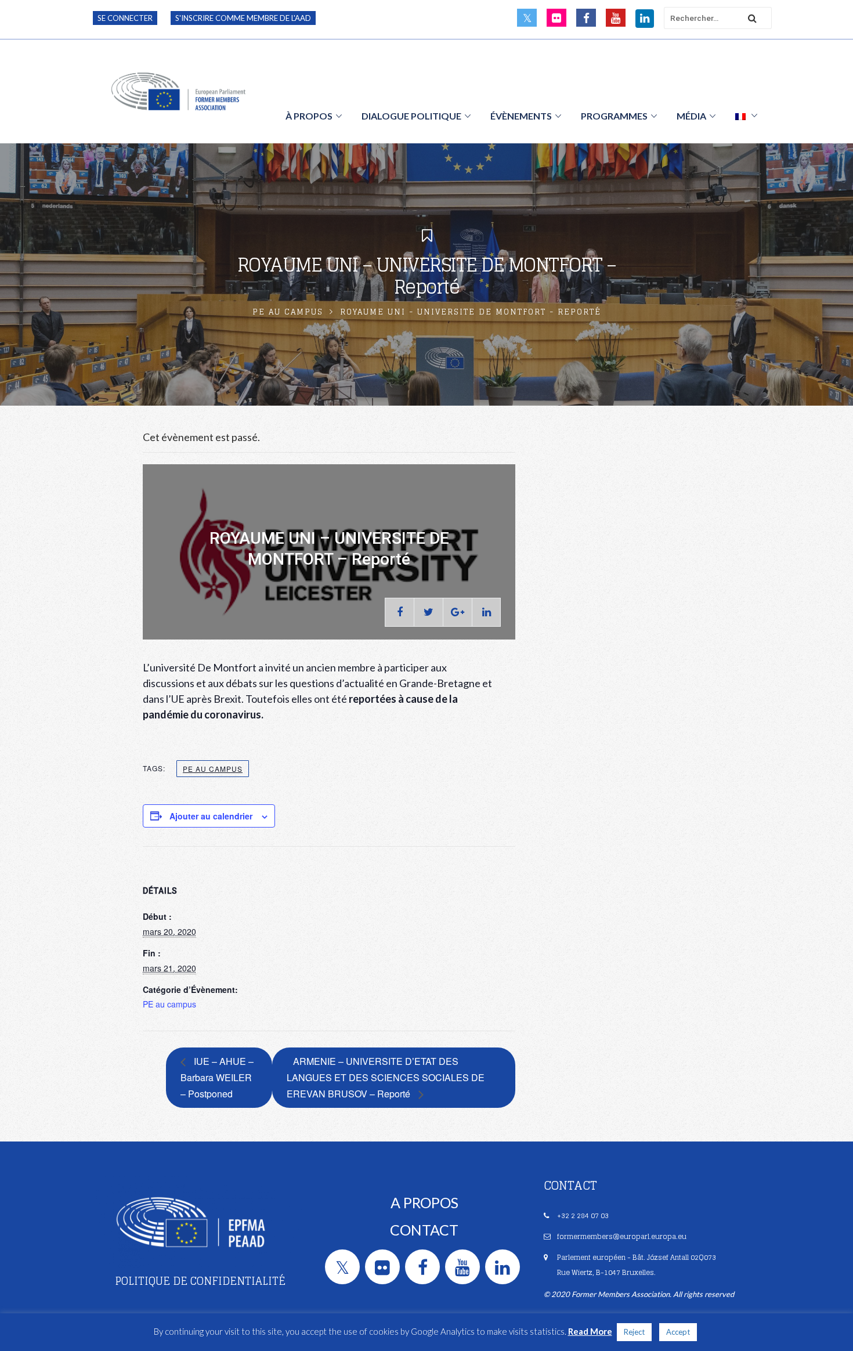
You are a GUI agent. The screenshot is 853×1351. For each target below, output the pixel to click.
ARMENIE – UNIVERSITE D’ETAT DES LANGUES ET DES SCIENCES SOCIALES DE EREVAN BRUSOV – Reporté (386, 1077)
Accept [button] (678, 1331)
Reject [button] (634, 1331)
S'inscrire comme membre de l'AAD (243, 18)
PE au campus (287, 312)
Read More (590, 1331)
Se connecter (125, 18)
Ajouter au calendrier (210, 816)
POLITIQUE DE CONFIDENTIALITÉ (200, 1280)
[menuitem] (746, 115)
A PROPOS (424, 1202)
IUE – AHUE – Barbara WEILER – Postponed (217, 1077)
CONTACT (424, 1229)
